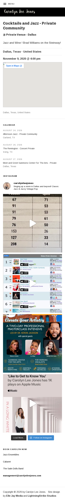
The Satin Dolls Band (13, 468)
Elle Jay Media (14, 496)
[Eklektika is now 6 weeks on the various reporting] (32, 283)
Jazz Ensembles (11, 454)
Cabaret (7, 461)
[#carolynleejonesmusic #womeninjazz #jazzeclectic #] (32, 403)
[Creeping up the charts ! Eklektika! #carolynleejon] (32, 223)
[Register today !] (32, 343)
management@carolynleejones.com (22, 475)
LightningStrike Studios (42, 496)
